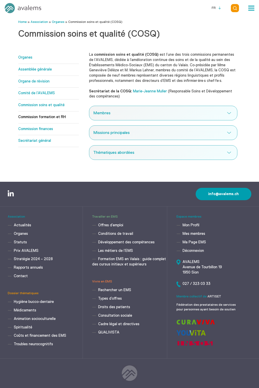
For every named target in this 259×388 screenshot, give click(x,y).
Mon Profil (191, 225)
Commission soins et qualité (41, 105)
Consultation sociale (115, 315)
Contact (21, 276)
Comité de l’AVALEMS (36, 93)
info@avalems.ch (223, 194)
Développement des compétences (126, 242)
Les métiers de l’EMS (115, 251)
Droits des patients (114, 307)
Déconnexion (193, 251)
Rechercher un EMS (114, 290)
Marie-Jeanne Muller (150, 91)
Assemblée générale (35, 69)
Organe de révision (34, 81)
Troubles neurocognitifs (33, 344)
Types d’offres (110, 298)
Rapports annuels (28, 267)
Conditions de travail (115, 234)
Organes (58, 22)
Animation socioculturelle (35, 319)
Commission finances (35, 129)
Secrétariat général (34, 141)
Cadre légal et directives (118, 324)
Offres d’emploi (110, 225)
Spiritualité (23, 327)
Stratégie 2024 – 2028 (33, 259)
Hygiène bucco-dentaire (34, 302)
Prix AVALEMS (26, 251)
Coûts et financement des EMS (40, 336)
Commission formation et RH (42, 117)
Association (39, 22)
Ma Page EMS (194, 242)
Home (22, 22)
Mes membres (194, 234)
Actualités (22, 225)
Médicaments (25, 310)
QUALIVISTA (108, 332)
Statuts (20, 242)
